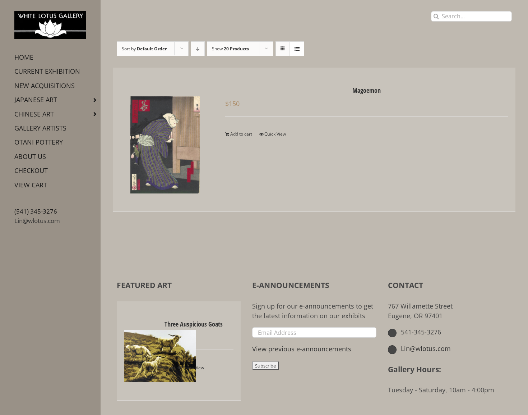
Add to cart (241, 134)
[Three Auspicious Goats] (136, 350)
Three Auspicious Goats (194, 324)
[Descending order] (198, 48)
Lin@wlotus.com (37, 220)
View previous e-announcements (301, 349)
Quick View (275, 134)
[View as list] (297, 49)
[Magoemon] (164, 139)
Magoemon (366, 90)
